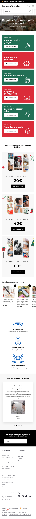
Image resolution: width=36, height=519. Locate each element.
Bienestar (20, 456)
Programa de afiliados (8, 477)
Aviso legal (22, 512)
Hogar (19, 454)
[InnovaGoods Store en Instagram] (19, 496)
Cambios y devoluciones (8, 475)
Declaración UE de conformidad (20, 515)
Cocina (20, 458)
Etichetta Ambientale (7, 482)
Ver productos (11, 46)
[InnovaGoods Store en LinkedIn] (30, 496)
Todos (32, 282)
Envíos (3, 473)
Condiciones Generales (8, 466)
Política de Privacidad (9, 512)
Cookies (4, 515)
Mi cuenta (4, 487)
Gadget (20, 460)
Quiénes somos (6, 468)
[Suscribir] (29, 441)
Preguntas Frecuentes (8, 470)
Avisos (3, 484)
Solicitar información (7, 457)
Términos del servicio (7, 480)
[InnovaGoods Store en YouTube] (23, 496)
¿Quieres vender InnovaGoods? (6, 454)
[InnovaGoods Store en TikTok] (26, 496)
